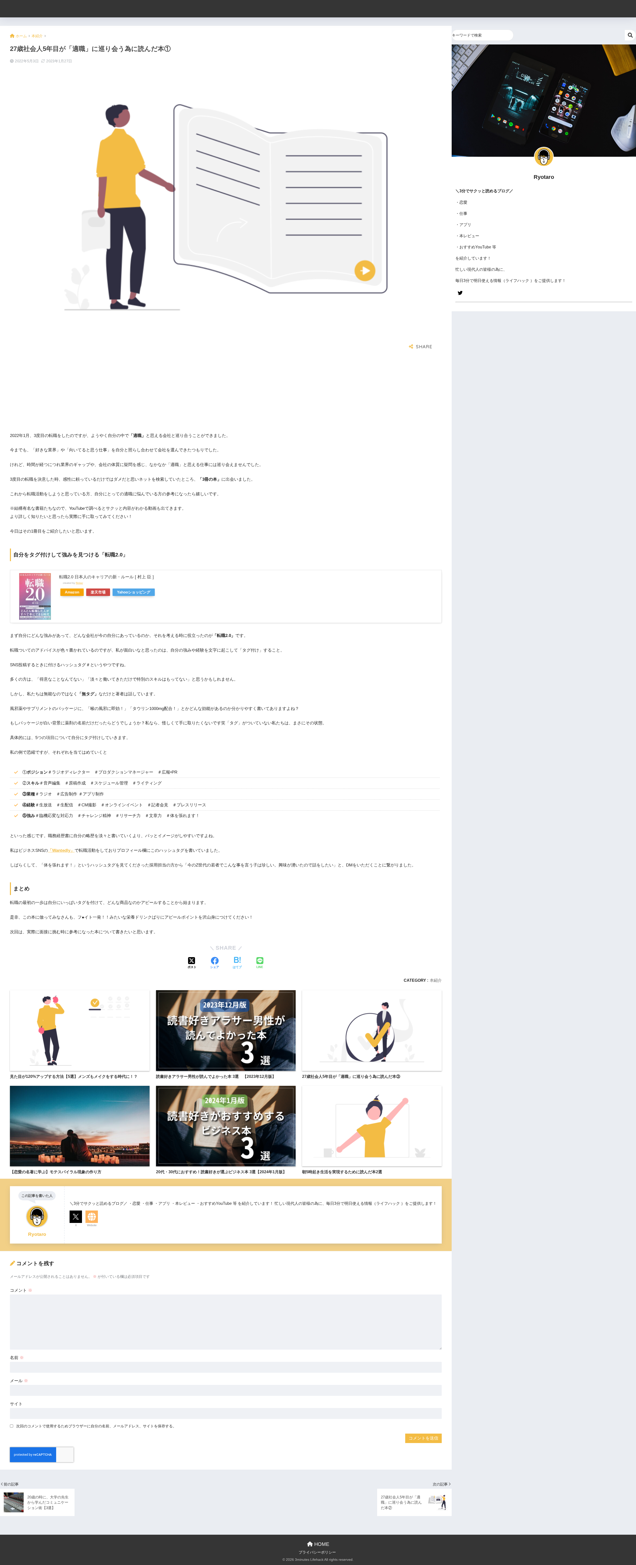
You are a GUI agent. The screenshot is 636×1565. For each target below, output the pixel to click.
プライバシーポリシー (317, 1552)
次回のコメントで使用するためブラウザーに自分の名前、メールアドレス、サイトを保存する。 (96, 1426)
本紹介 (436, 980)
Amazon (72, 592)
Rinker (79, 583)
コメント (21, 1290)
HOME (321, 1544)
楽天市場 (98, 592)
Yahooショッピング (133, 592)
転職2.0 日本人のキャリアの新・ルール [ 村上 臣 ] (106, 577)
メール (19, 1380)
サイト (16, 1404)
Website (92, 1225)
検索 (630, 35)
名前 (17, 1357)
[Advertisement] (159, 392)
